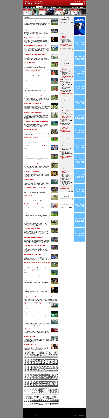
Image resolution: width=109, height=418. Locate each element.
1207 (46, 398)
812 (57, 380)
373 (54, 364)
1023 (40, 389)
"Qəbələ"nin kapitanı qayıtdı (30, 154)
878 (53, 383)
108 (36, 354)
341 (41, 363)
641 (42, 374)
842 (33, 382)
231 (48, 358)
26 (49, 351)
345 (47, 363)
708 (39, 377)
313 (33, 362)
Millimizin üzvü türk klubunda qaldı (31, 137)
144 (56, 355)
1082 (50, 392)
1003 (35, 388)
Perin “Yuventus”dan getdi (66, 79)
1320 (56, 403)
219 (30, 358)
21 (44, 351)
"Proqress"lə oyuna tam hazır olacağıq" (32, 228)
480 (42, 368)
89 (46, 353)
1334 (48, 404)
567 (35, 372)
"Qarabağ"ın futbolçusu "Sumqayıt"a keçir (33, 112)
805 (47, 380)
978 (30, 387)
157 (41, 356)
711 (44, 377)
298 (45, 361)
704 (33, 377)
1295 (42, 402)
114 (45, 354)
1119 (50, 394)
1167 (38, 396)
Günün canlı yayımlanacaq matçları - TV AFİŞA (67, 54)
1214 (24, 399)
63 (54, 352)
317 (39, 362)
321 (45, 362)
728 (35, 378)
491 (24, 369)
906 (25, 385)
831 (51, 381)
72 (28, 353)
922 (50, 385)
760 (48, 379)
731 (39, 378)
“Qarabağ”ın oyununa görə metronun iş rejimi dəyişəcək (67, 26)
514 (24, 370)
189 (54, 357)
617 (41, 373)
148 (27, 356)
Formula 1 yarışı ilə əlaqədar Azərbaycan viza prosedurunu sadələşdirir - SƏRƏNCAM (67, 158)
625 (53, 373)
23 (46, 351)
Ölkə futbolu (39, 7)
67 (58, 352)
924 (53, 385)
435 (44, 366)
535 (56, 370)
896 (45, 384)
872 (44, 383)
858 (57, 382)
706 (36, 377)
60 (50, 352)
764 (54, 379)
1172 (47, 396)
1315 (46, 403)
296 (42, 361)
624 (51, 373)
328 (56, 362)
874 (47, 383)
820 (35, 381)
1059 (40, 391)
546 (38, 371)
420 (56, 365)
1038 (34, 390)
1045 (48, 390)
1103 (55, 393)
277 (48, 360)
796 (33, 380)
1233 (26, 400)
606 (24, 373)
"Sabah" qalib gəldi (28, 195)
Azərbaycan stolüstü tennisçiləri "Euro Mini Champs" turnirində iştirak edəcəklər (66, 41)
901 (53, 384)
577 (50, 372)
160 (45, 356)
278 (50, 360)
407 (36, 365)
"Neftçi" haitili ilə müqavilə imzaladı (31, 171)
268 (35, 360)
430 (36, 366)
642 (44, 374)
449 (30, 367)
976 (27, 387)
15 (38, 351)
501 (39, 369)
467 (57, 367)
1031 (56, 389)
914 (38, 385)
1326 (32, 404)
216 (25, 358)
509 (51, 369)
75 (31, 353)
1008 (45, 388)
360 (35, 364)
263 (27, 360)
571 (41, 372)
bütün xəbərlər (70, 191)
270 (38, 360)
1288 (28, 402)
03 (60, 200)
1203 (38, 398)
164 (51, 356)
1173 (49, 396)
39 (28, 352)
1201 (34, 398)
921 (48, 385)
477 (38, 368)
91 (48, 353)
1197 (26, 398)
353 (24, 364)
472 (30, 368)
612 (33, 373)
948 (54, 386)
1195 (57, 397)
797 (35, 380)
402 (29, 365)
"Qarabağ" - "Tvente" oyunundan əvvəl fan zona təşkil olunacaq (67, 45)
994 (54, 387)
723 (27, 378)
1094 (38, 393)
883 (25, 384)
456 (41, 367)
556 (53, 371)
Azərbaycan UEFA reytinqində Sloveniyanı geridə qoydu (66, 116)
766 (57, 379)
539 (27, 371)
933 (32, 386)
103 (29, 354)
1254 (32, 401)
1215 (26, 399)
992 (51, 387)
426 (30, 366)
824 (41, 381)
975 (25, 387)
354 (25, 364)
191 (57, 357)
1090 (30, 393)
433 (41, 366)
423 (25, 366)
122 (57, 354)
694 (53, 376)
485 (50, 368)
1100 (50, 393)
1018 (30, 389)
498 (35, 369)
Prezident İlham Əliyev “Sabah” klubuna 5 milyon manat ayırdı (67, 30)
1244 (48, 400)
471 (29, 368)
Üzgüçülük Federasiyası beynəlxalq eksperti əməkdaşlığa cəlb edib (66, 175)
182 (44, 357)
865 (33, 383)
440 (51, 366)
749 (32, 379)
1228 (52, 399)
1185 (38, 397)
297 (44, 361)
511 (54, 369)
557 (54, 371)
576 (48, 372)
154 (36, 356)
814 (25, 381)
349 (53, 363)
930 (27, 386)
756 (42, 379)
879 (54, 383)
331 (25, 363)
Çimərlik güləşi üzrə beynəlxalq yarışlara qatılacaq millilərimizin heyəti (67, 148)
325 (51, 362)
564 (30, 372)
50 (40, 352)
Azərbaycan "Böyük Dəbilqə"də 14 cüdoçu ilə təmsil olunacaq (67, 49)
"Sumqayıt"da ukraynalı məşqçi (30, 29)
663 (41, 375)
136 (44, 355)
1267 (58, 401)
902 (54, 384)
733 (42, 378)
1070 (26, 392)
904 (57, 384)
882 (24, 384)
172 (29, 357)
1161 (26, 396)
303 (53, 361)
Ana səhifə (26, 7)
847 (41, 382)
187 (51, 357)
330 (24, 363)
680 (32, 376)
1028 (50, 389)
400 (25, 365)
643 (45, 374)
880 (56, 383)
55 (45, 352)
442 (54, 366)
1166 (36, 396)
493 (27, 369)
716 (51, 377)
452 (35, 367)
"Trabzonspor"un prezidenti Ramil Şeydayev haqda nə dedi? (37, 303)
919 (45, 385)
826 (44, 381)
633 (30, 374)
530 (48, 370)
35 (24, 352)
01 (70, 199)
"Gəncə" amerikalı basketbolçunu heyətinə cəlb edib (67, 120)
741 (54, 378)
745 (25, 379)
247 (38, 359)
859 (24, 383)
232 (50, 358)
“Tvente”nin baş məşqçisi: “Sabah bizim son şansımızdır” (67, 68)
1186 (39, 397)
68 (24, 353)
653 (25, 375)
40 (29, 352)
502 (41, 369)
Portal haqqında (27, 410)
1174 (51, 396)
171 (27, 357)
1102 (54, 393)
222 (35, 358)
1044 (46, 390)
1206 (44, 398)
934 (33, 386)
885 (29, 384)
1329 (38, 404)
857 (56, 382)
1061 (44, 391)
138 (47, 355)
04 (62, 200)
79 (35, 353)
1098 (46, 393)
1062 (46, 391)
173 (30, 357)
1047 (52, 390)
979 (32, 387)
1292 (36, 402)
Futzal (59, 7)
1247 (54, 400)
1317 (50, 403)
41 (30, 352)
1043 (44, 390)
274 (44, 360)
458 (44, 367)
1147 (34, 395)
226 (41, 358)
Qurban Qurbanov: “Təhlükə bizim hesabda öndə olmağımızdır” (67, 94)
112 (42, 354)
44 (33, 352)
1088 (26, 393)
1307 (30, 403)
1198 (28, 398)
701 (29, 377)
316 (38, 362)
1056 (34, 391)
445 (24, 367)
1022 (38, 389)
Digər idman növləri (74, 7)
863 (30, 383)
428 (33, 366)
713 (47, 377)
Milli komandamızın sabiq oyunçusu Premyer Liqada (35, 45)
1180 (28, 397)
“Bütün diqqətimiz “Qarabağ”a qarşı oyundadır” (67, 65)
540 (29, 371)
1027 (48, 389)
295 (41, 361)
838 (27, 382)
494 (29, 369)
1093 (36, 393)
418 (53, 365)
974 (24, 387)
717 (53, 377)
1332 (44, 404)
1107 (28, 394)
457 (42, 367)
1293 (38, 402)
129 (33, 355)
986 (42, 387)
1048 (54, 390)
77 (33, 353)
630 (25, 374)
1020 (34, 389)
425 (29, 366)
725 (30, 378)
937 (38, 386)
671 (53, 375)
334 (30, 363)
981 (35, 387)
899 (50, 384)
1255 (34, 401)
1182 (32, 397)
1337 (54, 404)
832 (53, 381)
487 (53, 368)
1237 (34, 400)
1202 (36, 398)
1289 (30, 402)
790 (24, 380)
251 (44, 359)
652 (24, 375)
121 (55, 354)
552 (47, 371)
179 (39, 357)
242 (30, 359)
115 (46, 354)
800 (39, 380)
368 (47, 364)
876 (50, 383)
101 (25, 354)
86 (43, 353)
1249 (58, 400)
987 (44, 387)
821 (36, 381)
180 (41, 357)
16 (39, 351)
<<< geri (25, 351)
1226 (48, 399)
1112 (37, 394)
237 (57, 358)
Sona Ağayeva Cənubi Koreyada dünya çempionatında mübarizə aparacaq (66, 73)
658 (33, 375)
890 (36, 384)
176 (35, 357)
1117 (46, 394)
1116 (45, 394)
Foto (34, 1)
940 (42, 386)
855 (53, 382)
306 (57, 361)
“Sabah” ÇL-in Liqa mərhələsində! (65, 128)
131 (36, 355)
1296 (44, 402)
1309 (34, 403)
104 (30, 354)
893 (41, 384)
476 (36, 368)
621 (47, 373)
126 (29, 355)
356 (29, 364)
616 (39, 373)
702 (30, 377)
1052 (26, 391)
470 (27, 368)
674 (57, 375)
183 (45, 357)
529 (47, 370)
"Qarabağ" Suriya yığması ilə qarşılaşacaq (33, 319)
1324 (28, 404)
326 (53, 362)
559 (57, 371)
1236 (32, 400)
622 (48, 373)
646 (50, 374)
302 (51, 361)
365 (42, 364)
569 (38, 372)
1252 (28, 401)
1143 (26, 395)
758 (45, 379)
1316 (48, 403)
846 (39, 382)
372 (53, 364)
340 (39, 363)
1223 (42, 399)
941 (44, 386)
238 (24, 359)
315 (36, 362)
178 (38, 357)
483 (47, 368)
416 (50, 365)
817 (30, 381)
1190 (47, 397)
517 (29, 370)
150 (30, 356)
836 (24, 382)
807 (50, 380)
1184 (36, 397)
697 (57, 376)
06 (66, 200)
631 (27, 374)
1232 (24, 400)
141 (51, 355)
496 (32, 369)
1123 (58, 394)
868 (38, 383)
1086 (58, 392)
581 (56, 372)
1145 (30, 395)
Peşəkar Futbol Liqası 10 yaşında (31, 129)
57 (47, 352)
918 (44, 385)
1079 (44, 392)
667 (47, 375)
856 (54, 382)
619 (44, 373)
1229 (54, 399)
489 (56, 368)
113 (43, 354)
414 (47, 365)
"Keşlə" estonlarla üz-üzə (29, 62)
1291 (34, 402)
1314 (44, 403)
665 (44, 375)
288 (30, 361)
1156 (51, 395)
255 (50, 359)
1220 (36, 399)
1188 (43, 397)
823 (39, 381)
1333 (46, 404)
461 (48, 367)
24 (47, 351)
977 (29, 387)
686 (41, 376)
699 (25, 377)
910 (32, 385)
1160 (24, 396)
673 (56, 375)
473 (32, 368)
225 (39, 358)
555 (51, 371)
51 (41, 352)
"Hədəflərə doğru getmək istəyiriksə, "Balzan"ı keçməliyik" (36, 121)
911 (33, 385)
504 (44, 369)
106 (33, 354)
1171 (45, 396)
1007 (43, 388)
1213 (57, 398)
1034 (26, 390)
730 (38, 378)
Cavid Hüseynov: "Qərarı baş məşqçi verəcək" (34, 103)
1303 (58, 402)
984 (39, 387)
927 (57, 385)
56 (46, 352)
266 (32, 360)
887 (32, 384)
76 (32, 353)
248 (39, 359)
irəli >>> (27, 405)
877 (51, 383)
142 (53, 355)
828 (47, 381)
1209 (50, 398)
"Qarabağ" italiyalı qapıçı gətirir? (31, 203)
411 (42, 365)
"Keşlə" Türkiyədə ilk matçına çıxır (31, 328)
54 (44, 352)
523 (38, 370)
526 (42, 370)
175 (33, 357)
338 (36, 363)
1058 (38, 391)
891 (38, 384)
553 (48, 371)
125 (27, 355)
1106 (26, 394)
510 (53, 369)
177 (36, 357)
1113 (39, 394)
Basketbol (65, 7)
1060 (42, 391)
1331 (42, 404)
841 (32, 382)
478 (39, 368)
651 (57, 374)
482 (45, 368)
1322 (24, 404)
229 (45, 358)
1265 (54, 401)
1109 (32, 394)
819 (33, 381)
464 (53, 367)
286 (27, 361)
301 (50, 361)
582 (57, 372)
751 (35, 379)
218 (29, 358)
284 (24, 361)
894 (42, 384)
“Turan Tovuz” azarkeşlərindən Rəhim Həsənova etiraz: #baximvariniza (66, 132)
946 (51, 386)
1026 (46, 389)
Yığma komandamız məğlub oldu (31, 78)
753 (38, 379)
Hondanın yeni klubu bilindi (67, 186)
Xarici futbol (46, 7)
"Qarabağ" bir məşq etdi (29, 179)
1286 (24, 402)
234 (53, 358)
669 (50, 375)
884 (27, 384)
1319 (54, 403)
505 (45, 369)
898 (48, 384)
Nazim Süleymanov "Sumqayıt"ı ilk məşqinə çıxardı (35, 187)
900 (51, 384)
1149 (38, 395)
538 (25, 371)
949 (56, 386)
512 (56, 369)
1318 (52, 403)
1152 (43, 395)
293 (38, 361)
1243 (46, 400)
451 (33, 367)
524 (39, 370)
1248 (56, 400)
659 (35, 375)
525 (41, 370)
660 (36, 375)
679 (30, 376)
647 (51, 374)
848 (42, 382)
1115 (43, 394)
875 (48, 383)
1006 (41, 388)
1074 (34, 392)
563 (29, 372)
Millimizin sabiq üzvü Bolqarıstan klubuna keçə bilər (35, 270)
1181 (30, 397)
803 (44, 380)
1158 (55, 395)
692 (50, 376)
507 (48, 369)
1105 (24, 394)
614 (36, 373)
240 (27, 359)
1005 (39, 388)
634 (32, 374)
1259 (42, 401)
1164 (32, 396)
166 (54, 356)
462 (50, 367)
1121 (54, 394)
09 (72, 200)
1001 (31, 388)
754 (39, 379)
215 (24, 358)
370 (50, 364)
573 (44, 372)
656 (30, 375)
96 (54, 353)
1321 (58, 403)
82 (39, 353)
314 (35, 362)
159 (44, 356)
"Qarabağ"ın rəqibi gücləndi (30, 336)
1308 (32, 403)
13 (66, 202)
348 (51, 363)
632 (29, 374)
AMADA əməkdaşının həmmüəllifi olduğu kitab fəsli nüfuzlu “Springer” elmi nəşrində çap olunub (67, 183)
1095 (40, 393)
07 (68, 200)
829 (48, 381)
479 (41, 368)
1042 (42, 390)
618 (42, 373)
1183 (34, 397)
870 (41, 383)
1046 (50, 390)
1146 (32, 395)
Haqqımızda (40, 1)
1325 (30, 404)
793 (29, 380)
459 (45, 367)
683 (36, 376)
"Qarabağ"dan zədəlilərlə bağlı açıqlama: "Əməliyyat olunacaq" (67, 171)
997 (24, 388)
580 (54, 372)
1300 (52, 402)
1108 (30, 394)
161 (47, 356)
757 (44, 379)
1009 (47, 388)
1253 (30, 401)
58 (48, 352)
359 (33, 364)
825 (42, 381)
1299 (50, 402)
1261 (46, 401)
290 (33, 361)
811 (56, 380)
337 (35, 363)
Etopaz (81, 7)
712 (45, 377)
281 (54, 360)
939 (41, 386)
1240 (40, 400)
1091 (32, 393)
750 (33, 379)
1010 (49, 388)
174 (32, 357)
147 (25, 356)
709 (41, 377)
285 (25, 361)
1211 (53, 398)
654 (27, 375)
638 (38, 374)
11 (33, 351)
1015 (24, 389)
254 (48, 359)
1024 (42, 389)
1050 (58, 390)
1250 (24, 401)
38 (27, 352)
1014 (56, 388)
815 (27, 381)
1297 (46, 402)
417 (51, 365)
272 (41, 360)
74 (30, 353)
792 (27, 380)
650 (56, 374)
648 (53, 374)
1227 (50, 399)
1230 (56, 399)
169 (24, 357)
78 (34, 353)
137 (45, 355)
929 (25, 386)
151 (32, 356)
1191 (49, 397)
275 (45, 360)
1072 (30, 392)
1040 (38, 390)
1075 (36, 392)
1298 (48, 402)
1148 (36, 395)
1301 (54, 402)
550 (44, 371)
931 (29, 386)
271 (39, 360)
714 (48, 377)
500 (38, 369)
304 (54, 361)
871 (42, 383)
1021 (36, 389)
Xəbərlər (31, 1)
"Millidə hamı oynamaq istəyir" (30, 20)
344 (45, 363)
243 (32, 359)
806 (48, 380)
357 (30, 364)
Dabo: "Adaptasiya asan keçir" (30, 220)
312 (31, 362)
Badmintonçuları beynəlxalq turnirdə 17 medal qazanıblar (67, 165)
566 (33, 372)
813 (24, 381)
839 (29, 382)
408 (38, 365)
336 (33, 363)
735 (45, 378)
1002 (33, 388)
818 (32, 381)
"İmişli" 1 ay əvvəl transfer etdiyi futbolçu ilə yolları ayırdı (67, 91)
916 (41, 385)
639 (39, 374)
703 (32, 377)
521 (35, 370)
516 (27, 370)
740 (53, 378)
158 (42, 356)
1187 (41, 397)
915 (39, 385)
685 (39, 376)
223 (36, 358)
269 (36, 360)
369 (48, 364)
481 (44, 368)
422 (24, 366)
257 (53, 359)
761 (50, 379)
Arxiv (36, 1)
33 (57, 351)
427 (32, 366)
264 (29, 360)
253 (47, 359)
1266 (56, 401)
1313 (42, 403)
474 (33, 368)
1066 (54, 391)
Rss (31, 410)
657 (32, 375)
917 (42, 385)
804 (45, 380)
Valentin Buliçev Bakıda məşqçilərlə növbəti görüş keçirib (66, 162)
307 (24, 362)
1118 (48, 394)
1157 (53, 395)
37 (26, 352)
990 (48, 387)
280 (53, 360)
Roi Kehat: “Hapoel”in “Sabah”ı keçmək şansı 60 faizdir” (67, 189)
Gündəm (33, 7)
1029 (52, 389)
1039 (36, 390)
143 (54, 355)
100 (24, 354)
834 (56, 381)
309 (27, 362)
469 (25, 368)
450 (32, 367)
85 (42, 353)
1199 (30, 398)
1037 (32, 390)
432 (39, 366)
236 (56, 358)
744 (24, 379)
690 (47, 376)
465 (54, 367)
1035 (28, 390)
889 (35, 384)
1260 (44, 401)
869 (39, 383)
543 (33, 371)
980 (33, 387)
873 (45, 383)
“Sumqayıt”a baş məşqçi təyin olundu (32, 296)
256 (51, 359)
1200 (32, 398)
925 (54, 385)
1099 (48, 393)
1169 (41, 396)
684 (38, 376)
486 (51, 368)
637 (36, 374)
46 (35, 352)
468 (24, 368)
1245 (50, 400)
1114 (41, 394)
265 (30, 360)
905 (24, 385)
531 (50, 370)
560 (24, 372)
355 (27, 364)
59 (49, 352)
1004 (37, 388)
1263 (50, 401)
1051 (24, 391)
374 (56, 364)
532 (51, 370)
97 (55, 353)
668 (48, 375)
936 (36, 386)
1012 (52, 388)
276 (47, 360)
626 (54, 373)
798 (36, 380)
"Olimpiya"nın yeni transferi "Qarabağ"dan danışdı (35, 54)
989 (47, 387)
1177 (57, 396)
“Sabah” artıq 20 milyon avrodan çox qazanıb (66, 97)
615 (38, 373)
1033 (24, 390)
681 (33, 376)
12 (34, 351)
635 (33, 374)
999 (27, 388)
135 (42, 355)
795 (32, 380)
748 (30, 379)
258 (54, 359)
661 (38, 375)
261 (24, 360)
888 (33, 384)
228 (44, 358)
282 (56, 360)
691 (48, 376)
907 (27, 385)
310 (29, 362)
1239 (38, 400)
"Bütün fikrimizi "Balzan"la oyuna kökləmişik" (33, 237)
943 (47, 386)
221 (33, 358)
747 (29, 379)
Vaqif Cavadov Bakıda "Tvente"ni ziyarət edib (66, 82)
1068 (58, 391)
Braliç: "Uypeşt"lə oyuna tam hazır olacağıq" (33, 95)
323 (48, 362)
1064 (50, 391)
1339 (58, 404)
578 (51, 372)
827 (45, 381)
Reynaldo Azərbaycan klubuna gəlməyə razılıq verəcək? (36, 278)
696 (56, 376)
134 (41, 355)
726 (32, 378)
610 (30, 373)
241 (29, 359)
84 (41, 353)
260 (57, 359)
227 (42, 358)
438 (48, 366)
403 (30, 365)
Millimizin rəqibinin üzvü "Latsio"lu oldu (32, 254)
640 (41, 374)
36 (25, 352)
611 (31, 373)
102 (27, 354)
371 (51, 364)
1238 (36, 400)
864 (32, 383)
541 (30, 371)
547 (39, 371)
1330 (40, 404)
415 (48, 365)
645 (48, 374)
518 (30, 370)
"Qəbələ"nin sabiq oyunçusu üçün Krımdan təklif (34, 245)
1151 (41, 395)
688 (44, 376)
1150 (39, 395)
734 (44, 378)
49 (39, 352)
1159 (57, 395)
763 (53, 379)
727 (33, 378)
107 (35, 354)
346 (48, 363)
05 (64, 200)
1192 (51, 397)
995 (56, 387)
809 (53, 380)
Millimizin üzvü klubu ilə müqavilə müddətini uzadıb (67, 20)
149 (29, 356)
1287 (26, 402)
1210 (52, 398)
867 (36, 383)
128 (32, 355)
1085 (56, 392)
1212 (55, 398)
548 (41, 371)
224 (38, 358)
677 (27, 376)
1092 (34, 393)
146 (24, 356)
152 (33, 356)
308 (25, 362)
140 (50, 355)
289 (32, 361)
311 (30, 362)
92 (49, 353)
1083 (52, 392)
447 (27, 367)
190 (56, 357)
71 (27, 353)
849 (44, 382)
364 (41, 364)
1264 (52, 401)
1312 (40, 403)
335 (32, 363)
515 (25, 370)
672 (54, 375)
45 (34, 352)
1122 (56, 394)
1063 (48, 391)
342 (42, 363)
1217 (30, 399)
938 (39, 386)
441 (53, 366)
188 (53, 357)
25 (48, 351)
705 (35, 377)
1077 (40, 392)
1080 (46, 392)
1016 (26, 389)
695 (54, 376)
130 (35, 355)
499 (36, 369)
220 (32, 358)
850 (45, 382)
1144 (28, 395)
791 (25, 380)
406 (35, 365)
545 (36, 371)
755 (41, 379)
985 (41, 387)
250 (42, 359)
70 (26, 353)
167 (56, 356)
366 (44, 364)
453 (36, 367)
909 (30, 385)
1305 (26, 403)
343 (44, 363)
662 (39, 375)
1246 (52, 400)
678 (29, 376)
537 (24, 371)
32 (56, 351)
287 (29, 361)
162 (48, 356)
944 (48, 386)
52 (42, 352)
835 (57, 381)
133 (39, 355)
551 (45, 371)
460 (47, 367)
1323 (26, 404)
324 (50, 362)
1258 (40, 401)
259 (56, 359)
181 (42, 357)
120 (54, 354)
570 (39, 372)
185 (48, 357)
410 (41, 365)
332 (27, 363)
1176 (55, 396)
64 (55, 352)
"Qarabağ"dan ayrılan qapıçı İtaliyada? (32, 70)
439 (50, 366)
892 (39, 384)
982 (36, 387)
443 (56, 366)
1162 (28, 396)
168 (57, 356)
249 (41, 359)
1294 (40, 402)
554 (50, 371)
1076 (38, 392)
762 (51, 379)
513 (57, 369)
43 (32, 352)
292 (36, 361)
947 (53, 386)
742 (56, 378)
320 (44, 362)
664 (42, 375)
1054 (30, 391)
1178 (24, 397)
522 (36, 370)
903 (56, 384)
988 (45, 387)
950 (57, 386)
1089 (28, 393)
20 (43, 351)
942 (45, 386)
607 (25, 373)
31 (55, 351)
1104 (57, 393)
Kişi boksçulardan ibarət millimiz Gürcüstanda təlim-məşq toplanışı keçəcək (67, 104)
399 (24, 365)
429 (35, 366)
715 (50, 377)
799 (38, 380)
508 (50, 369)
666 (45, 375)
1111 (36, 394)
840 (30, 382)
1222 (40, 399)
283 (57, 360)
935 (35, 386)
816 (29, 381)
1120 (52, 394)
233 (51, 358)
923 (51, 385)
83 (40, 353)
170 (25, 357)
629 (24, 374)
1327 (34, 404)
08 (70, 200)
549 (42, 371)
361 (36, 364)
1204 (40, 398)
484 (48, 368)
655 (29, 375)
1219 (34, 399)
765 (56, 379)
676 (25, 376)
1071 (28, 392)
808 (51, 380)
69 (25, 353)
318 (41, 362)
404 (32, 365)
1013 (54, 388)
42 (31, 352)
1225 (46, 399)
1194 (55, 397)
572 (42, 372)
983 (38, 387)
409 (39, 365)
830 (50, 381)
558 (56, 371)
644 (47, 374)
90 (47, 353)
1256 (36, 401)
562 (27, 372)
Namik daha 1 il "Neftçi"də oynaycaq (31, 163)
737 (48, 378)
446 (25, 367)
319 (42, 362)
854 (51, 382)
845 (38, 382)
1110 (34, 394)
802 (42, 380)
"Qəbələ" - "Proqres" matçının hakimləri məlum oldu (35, 37)
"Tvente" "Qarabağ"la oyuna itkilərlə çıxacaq (67, 145)
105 (32, 354)
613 (35, 373)
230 (47, 358)
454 (38, 367)
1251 (26, 401)
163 (50, 356)
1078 (42, 392)
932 (30, 386)
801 (41, 380)
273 (42, 360)
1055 (32, 391)
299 (47, 361)
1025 (44, 389)
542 (32, 371)
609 (29, 373)
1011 (50, 388)
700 (27, 377)
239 (25, 359)
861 (27, 383)
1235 (30, 400)
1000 (29, 388)
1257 (38, 401)
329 (57, 362)
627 (56, 373)
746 (27, 379)
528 (45, 370)
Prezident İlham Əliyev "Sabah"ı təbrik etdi (66, 110)
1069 (24, 392)
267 (33, 360)
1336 (52, 404)
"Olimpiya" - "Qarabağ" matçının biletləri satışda (34, 311)
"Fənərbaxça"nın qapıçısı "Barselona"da (66, 33)
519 (32, 370)
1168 (39, 396)
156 (39, 356)
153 (35, 356)
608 (27, 373)
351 (56, 363)
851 (47, 382)
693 (51, 376)
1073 (32, 392)
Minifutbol (53, 7)
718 (54, 377)
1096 (42, 393)
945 (50, 386)
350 (54, 363)
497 (33, 369)
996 (57, 387)
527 (44, 370)
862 (29, 383)
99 (57, 353)
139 (48, 355)
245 (35, 359)
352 (57, 363)
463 (51, 367)
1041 (40, 390)
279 (51, 360)
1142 (24, 395)
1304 (24, 403)
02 (72, 199)
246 (36, 359)
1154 (47, 395)
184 (47, 357)
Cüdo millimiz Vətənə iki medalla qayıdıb (66, 179)
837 (25, 382)
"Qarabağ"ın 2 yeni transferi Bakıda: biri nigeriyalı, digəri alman (67, 36)
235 (54, 358)
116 (48, 354)
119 (52, 354)
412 (44, 365)
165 (53, 356)
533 (53, 370)
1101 (52, 393)
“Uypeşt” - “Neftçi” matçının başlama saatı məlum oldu (35, 287)
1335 (50, 404)
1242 (44, 400)
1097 (44, 393)
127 (30, 355)
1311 (38, 403)
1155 (49, 395)
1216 (28, 399)
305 (56, 361)
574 (45, 372)
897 (47, 384)
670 (51, 375)
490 (57, 368)
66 (57, 352)
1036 (30, 390)
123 (24, 355)
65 (56, 352)
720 (57, 377)
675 (24, 376)
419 (54, 365)
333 (29, 363)
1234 (28, 400)
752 (36, 379)
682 (35, 376)
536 (57, 370)
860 (25, 383)
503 (42, 369)
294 (39, 361)
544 (35, 371)
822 (38, 381)
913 (36, 385)
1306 (28, 403)
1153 (45, 395)
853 (50, 382)
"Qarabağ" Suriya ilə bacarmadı (30, 211)
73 (29, 353)
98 (56, 353)
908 (29, 385)
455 (39, 367)
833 (54, 381)
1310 (36, 403)
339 (38, 363)
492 (25, 369)
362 (38, 364)
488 (54, 368)
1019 (32, 389)
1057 (36, 391)
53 (43, 352)
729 (36, 378)
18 (41, 351)
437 (47, 366)
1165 (34, 396)
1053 (28, 391)
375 (57, 364)
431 (38, 366)
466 (56, 367)
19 (42, 351)
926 (56, 385)
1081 (48, 392)
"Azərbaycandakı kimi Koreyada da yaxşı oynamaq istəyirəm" (37, 262)
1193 (53, 397)
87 (44, 353)
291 (35, 361)
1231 (58, 399)
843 (35, 382)
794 (30, 380)
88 (45, 353)
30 (54, 351)
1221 (38, 399)
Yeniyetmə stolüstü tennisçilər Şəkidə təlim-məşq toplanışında (67, 142)
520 (33, 370)
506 (47, 369)
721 (24, 378)
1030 (54, 389)
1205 (42, 398)
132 (38, 355)
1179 (26, 397)
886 (30, 384)
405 (33, 365)
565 (32, 372)
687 (42, 376)
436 (45, 366)
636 (35, 374)
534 (54, 370)
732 (41, 378)
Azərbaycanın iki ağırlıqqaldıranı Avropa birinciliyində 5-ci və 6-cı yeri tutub (67, 153)
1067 (56, 391)
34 (58, 351)
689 (45, 376)
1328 (36, 404)
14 (68, 202)
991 (50, 387)
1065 (52, 391)
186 (50, 357)
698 (24, 377)
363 (39, 364)
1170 (43, 396)
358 (32, 364)
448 (29, 367)
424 (27, 366)
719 (56, 377)
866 (35, 383)
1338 (56, 404)
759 (47, 379)
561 (25, 372)
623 (50, 373)
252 (45, 359)
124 (25, 355)
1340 (24, 405)
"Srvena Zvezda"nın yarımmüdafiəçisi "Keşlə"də (34, 86)
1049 (56, 390)
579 (53, 372)
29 (53, 351)
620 (45, 373)
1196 (24, 398)
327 (54, 362)
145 (57, 355)
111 (40, 354)
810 (54, 380)
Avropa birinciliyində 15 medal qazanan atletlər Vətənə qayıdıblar (67, 23)
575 (47, 372)
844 (36, 382)
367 (45, 364)
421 (57, 365)
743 (57, 378)
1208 (48, 398)
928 (24, 386)
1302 (56, 402)
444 (57, 366)
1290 (32, 402)
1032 (58, 389)
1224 (44, 399)
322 (47, 362)
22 (45, 351)
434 (42, 366)
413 (45, 365)
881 (57, 383)
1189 (45, 397)
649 (54, 374)
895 (44, 384)
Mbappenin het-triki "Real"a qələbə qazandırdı (67, 52)
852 (48, 382)
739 (51, 378)
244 (33, 359)
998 (25, 388)
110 (39, 354)
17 (40, 351)
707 (38, 377)
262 (25, 360)
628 (57, 373)
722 (25, 378)
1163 (30, 396)
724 (29, 378)
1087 (24, 393)
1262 (48, 401)
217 (27, 358)
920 (47, 385)
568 (36, 372)
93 (50, 353)
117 (49, 354)
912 (35, 385)
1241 (42, 400)
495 (30, 369)
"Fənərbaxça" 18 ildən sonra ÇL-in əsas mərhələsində (67, 57)
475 (35, 368)
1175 (53, 396)
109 (38, 354)
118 (51, 354)
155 (38, 356)
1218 (32, 399)
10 (32, 351)
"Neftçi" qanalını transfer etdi (30, 344)
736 (47, 378)
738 (50, 378)
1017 (28, 389)
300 (48, 361)
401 (27, 365)
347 (50, 363)
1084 (54, 392)
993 (53, 387)
